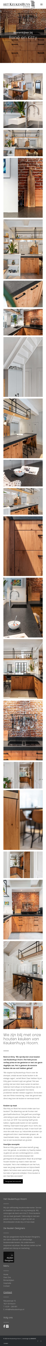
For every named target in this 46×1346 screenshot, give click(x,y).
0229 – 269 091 (11, 1306)
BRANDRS (33, 1338)
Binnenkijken (8, 1280)
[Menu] (41, 4)
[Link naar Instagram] (41, 1341)
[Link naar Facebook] (37, 1341)
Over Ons (7, 1277)
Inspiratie (7, 1283)
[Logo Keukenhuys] (19, 4)
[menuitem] (41, 4)
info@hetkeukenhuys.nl (14, 1309)
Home (5, 1274)
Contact (6, 1286)
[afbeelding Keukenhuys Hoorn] (23, 87)
